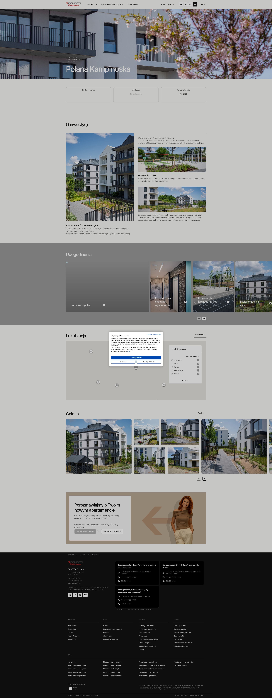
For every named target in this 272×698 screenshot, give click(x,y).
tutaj (128, 351)
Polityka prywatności (154, 334)
